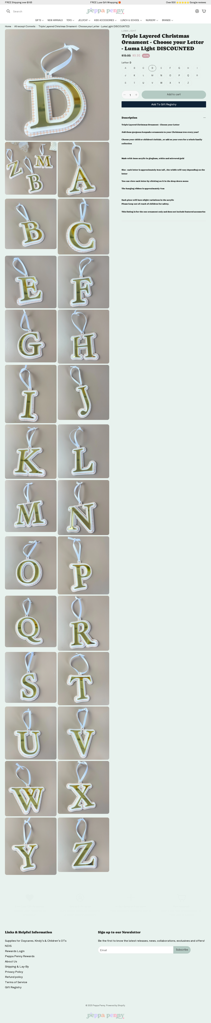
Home (8, 26)
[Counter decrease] (124, 95)
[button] (37, 11)
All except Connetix (24, 26)
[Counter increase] (136, 95)
